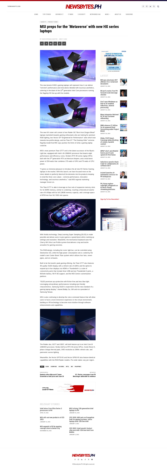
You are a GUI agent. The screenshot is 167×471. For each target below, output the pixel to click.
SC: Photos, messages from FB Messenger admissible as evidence (84, 375)
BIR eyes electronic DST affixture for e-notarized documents (109, 82)
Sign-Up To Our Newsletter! (109, 199)
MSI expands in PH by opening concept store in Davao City (50, 427)
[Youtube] (92, 459)
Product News (53, 22)
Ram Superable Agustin (49, 39)
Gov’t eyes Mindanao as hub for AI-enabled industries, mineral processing (109, 104)
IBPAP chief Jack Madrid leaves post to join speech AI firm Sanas (109, 153)
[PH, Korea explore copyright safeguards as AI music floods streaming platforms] (123, 185)
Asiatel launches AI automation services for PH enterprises (109, 175)
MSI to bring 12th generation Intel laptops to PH (81, 409)
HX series (61, 366)
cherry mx (54, 366)
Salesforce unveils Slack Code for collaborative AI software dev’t (109, 164)
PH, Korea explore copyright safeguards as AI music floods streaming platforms (109, 186)
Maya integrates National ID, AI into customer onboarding (109, 116)
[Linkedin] (150, 6)
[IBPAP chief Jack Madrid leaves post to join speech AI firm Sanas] (123, 153)
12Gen (47, 366)
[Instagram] (146, 6)
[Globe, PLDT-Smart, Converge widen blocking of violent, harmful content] (123, 140)
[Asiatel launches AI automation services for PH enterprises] (123, 174)
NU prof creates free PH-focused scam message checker (109, 93)
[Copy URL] (64, 43)
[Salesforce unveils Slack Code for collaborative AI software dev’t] (123, 164)
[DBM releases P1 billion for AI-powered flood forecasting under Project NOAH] (123, 127)
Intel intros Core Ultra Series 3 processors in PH (51, 409)
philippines (78, 366)
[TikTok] (85, 459)
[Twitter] (154, 6)
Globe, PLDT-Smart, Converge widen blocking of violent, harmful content (109, 141)
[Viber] (60, 43)
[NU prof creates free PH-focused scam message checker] (123, 93)
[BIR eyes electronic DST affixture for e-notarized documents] (123, 82)
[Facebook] (143, 6)
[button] (158, 6)
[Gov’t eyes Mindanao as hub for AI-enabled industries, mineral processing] (123, 103)
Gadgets (43, 22)
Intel (67, 366)
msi (72, 366)
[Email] (55, 43)
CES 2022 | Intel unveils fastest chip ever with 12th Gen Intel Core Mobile (81, 430)
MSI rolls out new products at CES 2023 (52, 418)
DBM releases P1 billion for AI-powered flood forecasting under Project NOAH (109, 128)
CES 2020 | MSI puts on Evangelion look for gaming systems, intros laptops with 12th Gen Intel (81, 419)
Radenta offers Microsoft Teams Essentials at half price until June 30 (52, 375)
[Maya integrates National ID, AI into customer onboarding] (123, 116)
